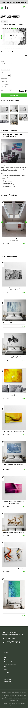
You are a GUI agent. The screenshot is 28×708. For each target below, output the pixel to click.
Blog (4, 655)
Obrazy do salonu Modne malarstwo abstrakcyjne (12, 322)
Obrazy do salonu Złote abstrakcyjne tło (13, 568)
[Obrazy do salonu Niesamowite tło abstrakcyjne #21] (14, 417)
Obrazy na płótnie (6, 14)
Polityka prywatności (8, 679)
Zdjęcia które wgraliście (8, 661)
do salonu (17, 14)
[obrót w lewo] (5, 75)
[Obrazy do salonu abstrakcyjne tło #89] (14, 594)
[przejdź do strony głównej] (6, 8)
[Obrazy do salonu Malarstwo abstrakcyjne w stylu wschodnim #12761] (14, 274)
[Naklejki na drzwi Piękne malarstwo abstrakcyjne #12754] (14, 213)
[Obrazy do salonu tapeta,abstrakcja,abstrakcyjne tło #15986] (14, 452)
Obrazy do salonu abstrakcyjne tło (13, 611)
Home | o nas (6, 672)
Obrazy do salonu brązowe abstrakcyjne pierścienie (13, 532)
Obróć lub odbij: (4, 73)
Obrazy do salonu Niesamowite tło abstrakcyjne (13, 431)
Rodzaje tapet (6, 659)
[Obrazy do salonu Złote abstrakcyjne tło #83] (14, 554)
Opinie (5, 657)
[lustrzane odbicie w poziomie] (8, 75)
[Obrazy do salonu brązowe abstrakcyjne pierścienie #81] (14, 522)
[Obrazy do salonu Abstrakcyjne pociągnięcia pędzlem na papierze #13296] (14, 344)
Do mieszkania (12, 14)
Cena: (2, 90)
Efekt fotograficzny (5, 84)
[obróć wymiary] (25, 55)
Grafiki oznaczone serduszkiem (10, 664)
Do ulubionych (4, 21)
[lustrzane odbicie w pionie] (11, 75)
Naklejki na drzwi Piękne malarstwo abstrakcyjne (12, 226)
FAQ (4, 674)
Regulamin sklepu (7, 681)
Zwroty (5, 666)
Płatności (5, 677)
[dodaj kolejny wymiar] (13, 58)
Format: (2, 61)
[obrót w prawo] (2, 75)
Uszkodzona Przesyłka (8, 684)
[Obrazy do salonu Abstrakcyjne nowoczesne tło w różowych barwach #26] (14, 488)
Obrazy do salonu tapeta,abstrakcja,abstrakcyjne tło (14, 464)
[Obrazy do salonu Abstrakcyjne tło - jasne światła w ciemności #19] (14, 380)
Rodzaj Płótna (4, 78)
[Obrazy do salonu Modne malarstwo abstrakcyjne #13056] (14, 310)
